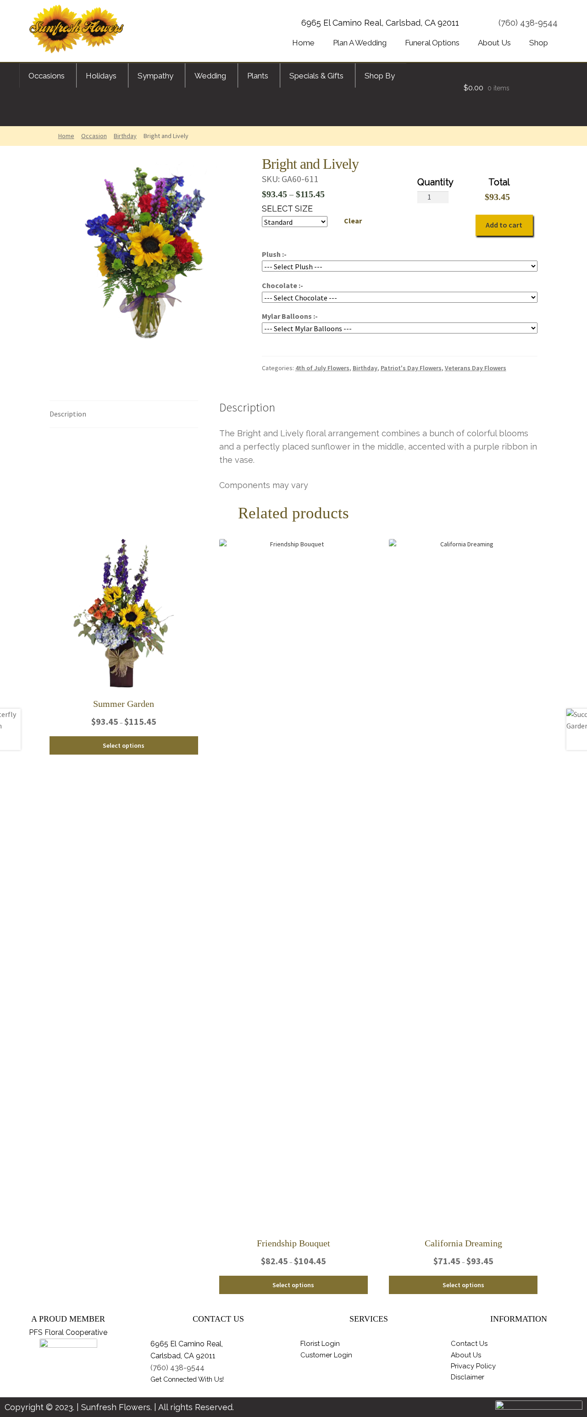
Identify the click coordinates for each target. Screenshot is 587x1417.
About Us (466, 1355)
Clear (353, 220)
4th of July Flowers (322, 368)
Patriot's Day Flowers (411, 368)
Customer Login (326, 1355)
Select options (123, 745)
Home (66, 136)
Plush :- (274, 254)
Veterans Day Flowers (475, 368)
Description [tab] (68, 413)
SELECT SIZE (287, 208)
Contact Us (469, 1343)
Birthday (125, 136)
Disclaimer (467, 1377)
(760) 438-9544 (528, 23)
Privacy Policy (473, 1366)
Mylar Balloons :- (290, 316)
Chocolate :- (282, 285)
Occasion (94, 136)
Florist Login (320, 1343)
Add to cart (504, 224)
